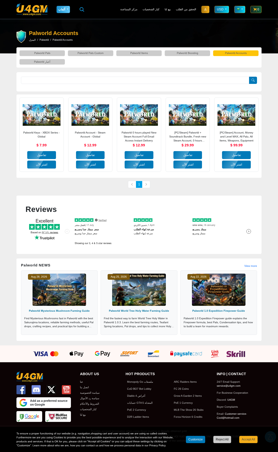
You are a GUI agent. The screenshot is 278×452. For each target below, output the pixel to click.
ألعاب (62, 9)
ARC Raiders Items (185, 381)
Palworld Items (139, 53)
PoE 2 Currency (136, 409)
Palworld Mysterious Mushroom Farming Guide (59, 310)
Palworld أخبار (42, 61)
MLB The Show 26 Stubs (188, 409)
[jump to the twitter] (51, 389)
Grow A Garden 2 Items (188, 395)
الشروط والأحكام (89, 403)
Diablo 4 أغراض (136, 395)
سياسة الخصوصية (90, 392)
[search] (82, 9)
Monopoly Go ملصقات (140, 381)
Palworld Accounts (236, 53)
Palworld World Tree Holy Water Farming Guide (139, 310)
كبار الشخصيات (151, 9)
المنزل (32, 39)
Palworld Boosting (187, 53)
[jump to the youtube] (66, 389)
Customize (195, 439)
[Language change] (239, 9)
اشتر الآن (41, 164)
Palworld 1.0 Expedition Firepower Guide (218, 310)
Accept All (248, 439)
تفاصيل (41, 155)
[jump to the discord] (36, 389)
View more (250, 265)
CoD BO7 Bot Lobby (139, 388)
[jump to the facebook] (21, 389)
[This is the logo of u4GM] (31, 9)
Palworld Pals (42, 53)
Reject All (222, 439)
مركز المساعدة (128, 9)
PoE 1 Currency (183, 402)
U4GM (231, 399)
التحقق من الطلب (186, 9)
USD (220, 9)
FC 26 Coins (181, 388)
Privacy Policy (157, 445)
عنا (81, 381)
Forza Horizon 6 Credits (188, 416)
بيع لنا (168, 9)
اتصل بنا (84, 387)
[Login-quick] (205, 9)
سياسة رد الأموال (89, 398)
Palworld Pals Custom (91, 53)
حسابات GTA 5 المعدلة (140, 402)
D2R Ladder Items (138, 416)
